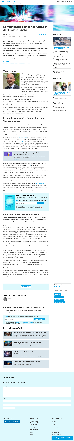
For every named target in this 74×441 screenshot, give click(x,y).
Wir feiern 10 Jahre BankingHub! (60, 110)
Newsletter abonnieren (39, 319)
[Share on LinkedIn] (40, 34)
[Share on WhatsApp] (45, 34)
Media (31, 432)
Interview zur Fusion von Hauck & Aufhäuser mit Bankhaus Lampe (61, 97)
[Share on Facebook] (44, 34)
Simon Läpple (24, 40)
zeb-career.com (55, 432)
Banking (27, 3)
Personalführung (59, 299)
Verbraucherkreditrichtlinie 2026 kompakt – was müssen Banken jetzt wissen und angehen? (61, 53)
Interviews (58, 294)
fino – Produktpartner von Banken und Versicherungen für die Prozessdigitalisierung (62, 102)
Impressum (54, 426)
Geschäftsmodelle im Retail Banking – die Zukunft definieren (62, 48)
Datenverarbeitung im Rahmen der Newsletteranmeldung (35, 206)
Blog (44, 3)
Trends (40, 170)
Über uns (54, 421)
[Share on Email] (42, 34)
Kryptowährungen (22, 137)
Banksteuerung (33, 424)
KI (36, 183)
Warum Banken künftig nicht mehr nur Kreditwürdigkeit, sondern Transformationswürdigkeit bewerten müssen (62, 65)
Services (49, 3)
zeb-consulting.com (56, 434)
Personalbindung (59, 297)
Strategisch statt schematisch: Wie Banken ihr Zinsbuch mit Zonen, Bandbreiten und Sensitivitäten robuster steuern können (61, 58)
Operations (32, 426)
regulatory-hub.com (56, 431)
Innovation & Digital (6, 3)
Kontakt (53, 424)
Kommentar (5, 386)
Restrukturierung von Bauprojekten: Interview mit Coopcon (61, 107)
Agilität (29, 165)
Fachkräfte (22, 141)
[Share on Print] (47, 34)
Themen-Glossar (36, 3)
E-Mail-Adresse (6, 403)
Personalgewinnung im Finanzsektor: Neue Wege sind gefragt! (16, 63)
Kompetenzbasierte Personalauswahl (11, 65)
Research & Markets (17, 3)
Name (4, 398)
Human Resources (34, 427)
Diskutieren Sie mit (26, 286)
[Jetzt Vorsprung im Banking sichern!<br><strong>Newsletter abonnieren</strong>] (54, 438)
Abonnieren (41, 203)
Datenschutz (55, 427)
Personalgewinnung (60, 302)
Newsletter (54, 422)
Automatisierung (42, 183)
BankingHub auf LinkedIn (12, 421)
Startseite (5, 24)
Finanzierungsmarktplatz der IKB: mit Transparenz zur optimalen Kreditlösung (62, 93)
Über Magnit (6, 61)
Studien (32, 434)
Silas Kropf (7, 34)
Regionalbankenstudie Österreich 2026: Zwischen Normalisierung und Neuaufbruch (62, 71)
